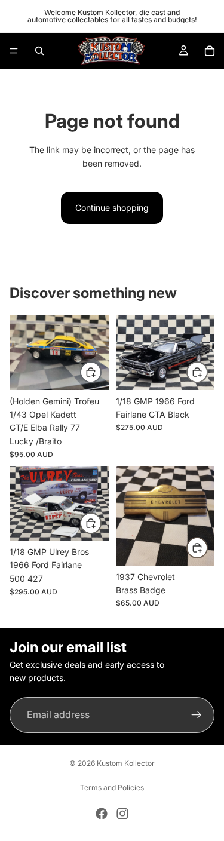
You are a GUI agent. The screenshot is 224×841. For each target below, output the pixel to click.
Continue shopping (112, 207)
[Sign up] (196, 715)
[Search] (39, 51)
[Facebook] (101, 813)
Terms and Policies (112, 787)
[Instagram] (122, 813)
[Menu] (13, 51)
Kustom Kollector (126, 763)
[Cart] (210, 51)
